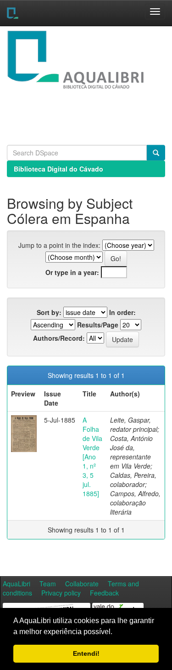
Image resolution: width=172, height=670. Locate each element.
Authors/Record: (59, 338)
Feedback (104, 592)
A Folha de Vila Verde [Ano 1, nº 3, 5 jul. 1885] (92, 456)
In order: (122, 312)
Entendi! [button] (86, 653)
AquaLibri (16, 583)
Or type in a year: (72, 272)
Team (47, 583)
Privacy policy (61, 592)
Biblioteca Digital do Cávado (58, 168)
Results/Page (97, 324)
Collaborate (82, 583)
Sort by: (49, 312)
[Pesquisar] (156, 152)
